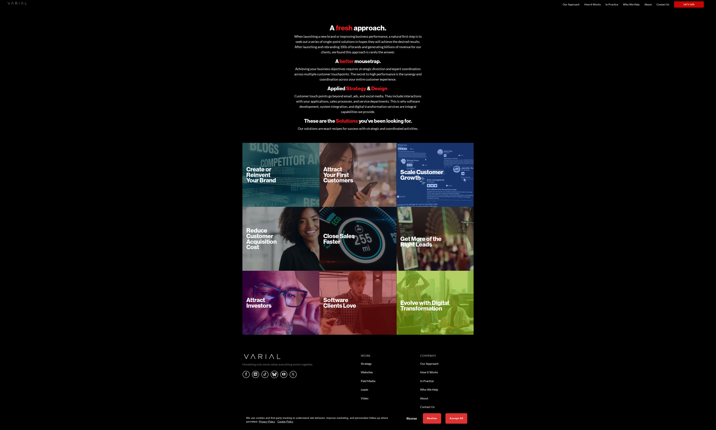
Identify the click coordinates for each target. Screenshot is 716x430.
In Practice (612, 4)
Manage (411, 418)
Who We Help (631, 4)
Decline (432, 418)
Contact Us (663, 4)
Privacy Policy (267, 421)
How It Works (592, 4)
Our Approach (571, 4)
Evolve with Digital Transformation (424, 305)
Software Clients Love (339, 302)
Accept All (456, 418)
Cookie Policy (285, 421)
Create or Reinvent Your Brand (261, 174)
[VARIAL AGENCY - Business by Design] (15, 3)
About (648, 4)
